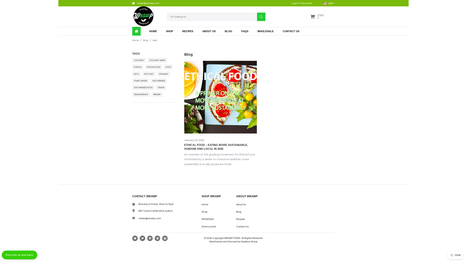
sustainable (158, 80)
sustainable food (143, 87)
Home (135, 40)
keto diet (149, 74)
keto (136, 74)
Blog (145, 40)
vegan (161, 87)
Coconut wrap (157, 60)
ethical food (153, 67)
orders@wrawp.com (149, 218)
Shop (169, 31)
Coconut (139, 60)
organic (163, 74)
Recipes (240, 219)
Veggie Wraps (141, 94)
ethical (138, 67)
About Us (241, 204)
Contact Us (242, 226)
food (168, 67)
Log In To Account (302, 3)
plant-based (140, 80)
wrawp (157, 94)
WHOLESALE (208, 219)
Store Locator (209, 226)
